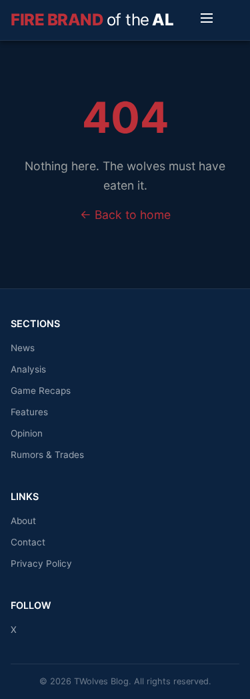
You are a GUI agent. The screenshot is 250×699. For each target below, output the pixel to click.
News (23, 347)
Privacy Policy (41, 563)
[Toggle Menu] (206, 20)
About (23, 520)
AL (92, 19)
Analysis (28, 369)
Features (29, 412)
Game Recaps (41, 390)
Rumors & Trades (47, 454)
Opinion (27, 433)
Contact (28, 542)
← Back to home (125, 215)
